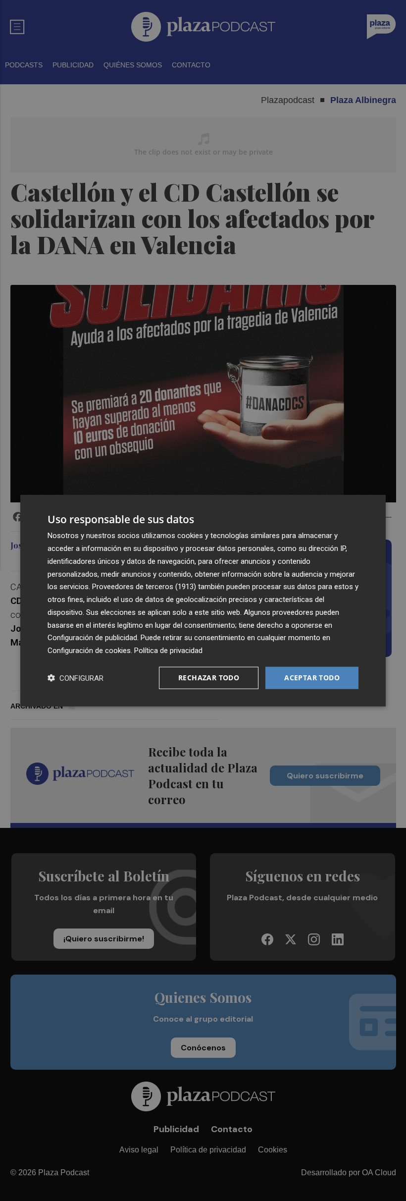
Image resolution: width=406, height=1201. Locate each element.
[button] (75, 677)
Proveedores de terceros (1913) (144, 586)
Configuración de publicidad (92, 637)
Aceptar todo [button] (312, 677)
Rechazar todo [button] (208, 677)
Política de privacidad (168, 650)
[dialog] (203, 601)
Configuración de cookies (89, 650)
